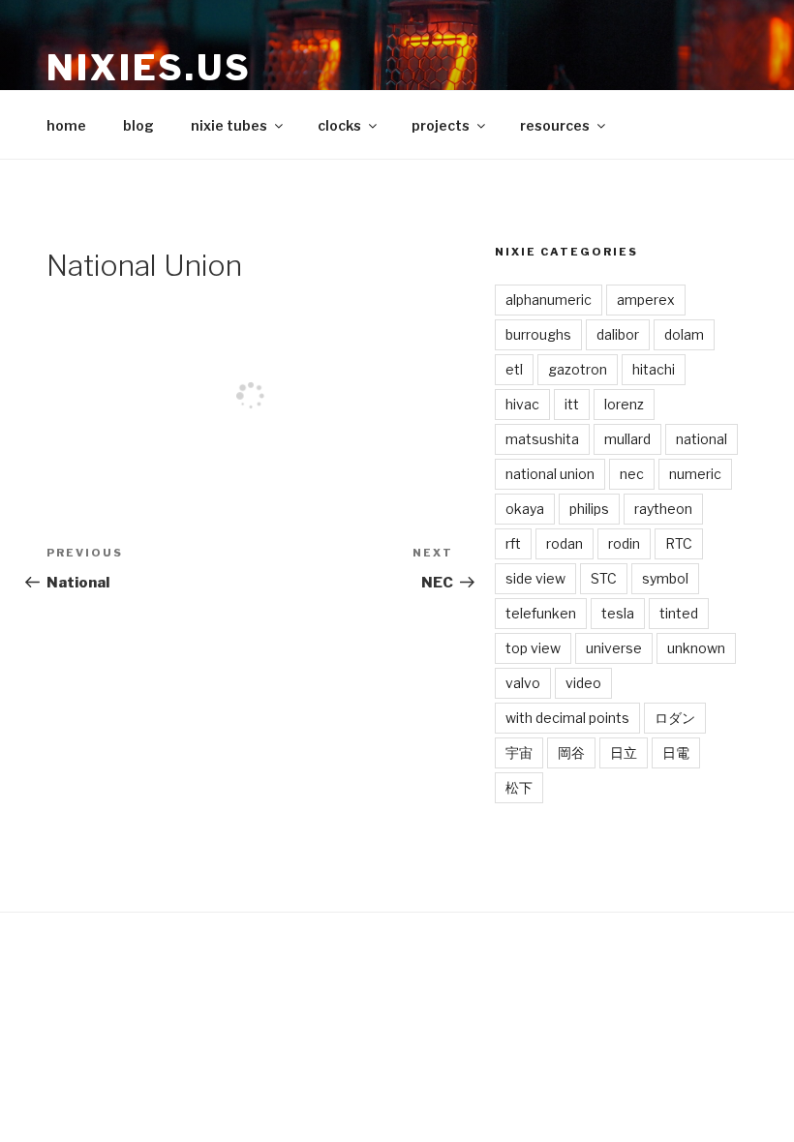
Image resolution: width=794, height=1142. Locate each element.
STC (604, 578)
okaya (524, 508)
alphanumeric (548, 299)
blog (138, 125)
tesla (617, 613)
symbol (665, 578)
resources (555, 125)
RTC (678, 543)
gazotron (577, 369)
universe (614, 648)
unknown (696, 648)
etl (514, 369)
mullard (627, 439)
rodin (624, 543)
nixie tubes (229, 125)
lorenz (624, 404)
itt (572, 404)
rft (513, 543)
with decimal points (567, 717)
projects (441, 125)
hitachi (653, 369)
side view (535, 578)
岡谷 (571, 752)
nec (632, 474)
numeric (695, 474)
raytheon (663, 508)
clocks (339, 125)
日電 (675, 752)
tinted (678, 613)
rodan (564, 543)
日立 (623, 752)
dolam (684, 334)
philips (589, 508)
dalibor (617, 334)
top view (533, 648)
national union (550, 474)
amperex (646, 299)
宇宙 (519, 752)
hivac (522, 404)
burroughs (538, 334)
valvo (522, 683)
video (583, 683)
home (66, 125)
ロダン (675, 717)
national (701, 439)
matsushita (542, 439)
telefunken (540, 613)
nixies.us (149, 67)
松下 (519, 787)
